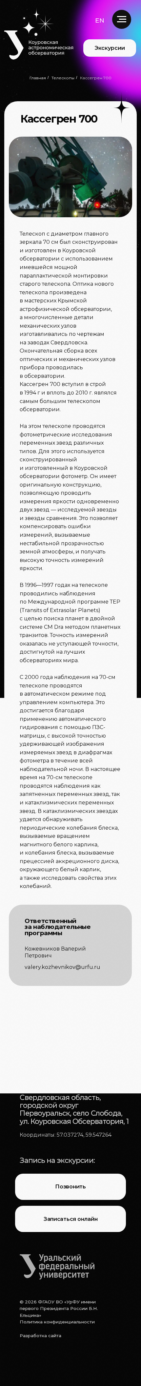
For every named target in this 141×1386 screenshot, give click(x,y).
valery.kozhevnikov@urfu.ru (62, 967)
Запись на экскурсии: (57, 1160)
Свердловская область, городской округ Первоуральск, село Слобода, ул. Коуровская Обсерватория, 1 (74, 1109)
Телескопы (62, 77)
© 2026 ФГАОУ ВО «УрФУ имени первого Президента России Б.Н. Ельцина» (59, 1308)
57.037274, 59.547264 (84, 1134)
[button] (99, 20)
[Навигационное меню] (121, 19)
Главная (38, 77)
